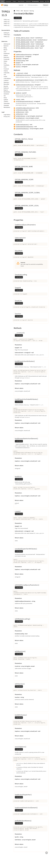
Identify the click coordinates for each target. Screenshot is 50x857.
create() (18, 99)
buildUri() (18, 93)
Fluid (5, 63)
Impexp (6, 71)
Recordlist (6, 84)
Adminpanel (7, 44)
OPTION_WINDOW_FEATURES (24, 40)
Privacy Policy (7, 116)
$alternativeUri (20, 56)
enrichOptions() (20, 118)
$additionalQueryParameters (24, 54)
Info (5, 74)
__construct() (19, 73)
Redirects (6, 88)
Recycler (6, 86)
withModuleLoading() (22, 110)
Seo (5, 96)
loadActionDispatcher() (22, 124)
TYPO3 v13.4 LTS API (9, 23)
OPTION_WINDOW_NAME (22, 42)
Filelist (5, 61)
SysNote (6, 99)
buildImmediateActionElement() (25, 85)
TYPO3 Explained (8, 34)
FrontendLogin (8, 59)
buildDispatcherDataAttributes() (25, 80)
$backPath (19, 58)
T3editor (6, 101)
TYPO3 (18, 11)
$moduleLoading (20, 60)
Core (5, 51)
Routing (32, 11)
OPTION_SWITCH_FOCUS (22, 38)
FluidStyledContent (9, 65)
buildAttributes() (20, 116)
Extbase (6, 55)
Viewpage (6, 105)
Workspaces (7, 107)
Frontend (6, 69)
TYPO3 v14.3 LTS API (9, 21)
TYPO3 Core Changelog (10, 36)
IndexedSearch (8, 73)
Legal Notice (7, 114)
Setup (5, 98)
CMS (22, 11)
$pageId (18, 62)
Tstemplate (7, 103)
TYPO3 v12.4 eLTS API (9, 25)
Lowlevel (6, 80)
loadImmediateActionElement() (24, 126)
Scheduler (6, 94)
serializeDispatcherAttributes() (24, 101)
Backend (6, 46)
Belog (5, 48)
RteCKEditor (7, 92)
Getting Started (8, 33)
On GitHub (18, 18)
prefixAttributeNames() (22, 128)
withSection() (19, 114)
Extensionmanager (9, 57)
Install (5, 76)
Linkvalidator (7, 78)
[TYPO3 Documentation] (4, 5)
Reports (6, 90)
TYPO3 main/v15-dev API (10, 19)
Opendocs (6, 82)
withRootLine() (20, 112)
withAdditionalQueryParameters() (25, 108)
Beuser (5, 49)
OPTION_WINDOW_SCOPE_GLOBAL (25, 46)
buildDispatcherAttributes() (23, 75)
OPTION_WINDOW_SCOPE (23, 44)
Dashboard (7, 53)
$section (18, 66)
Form (5, 67)
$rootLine (18, 64)
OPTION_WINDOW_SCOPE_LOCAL (25, 48)
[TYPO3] (14, 11)
